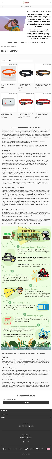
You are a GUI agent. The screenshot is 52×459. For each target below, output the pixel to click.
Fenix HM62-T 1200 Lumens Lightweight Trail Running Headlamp (41, 115)
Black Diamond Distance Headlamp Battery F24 (7, 114)
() (50, 2)
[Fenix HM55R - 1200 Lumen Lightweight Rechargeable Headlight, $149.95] (26, 73)
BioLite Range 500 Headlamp (8, 84)
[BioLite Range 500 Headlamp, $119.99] (8, 73)
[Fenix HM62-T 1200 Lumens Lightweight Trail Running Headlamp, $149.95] (43, 102)
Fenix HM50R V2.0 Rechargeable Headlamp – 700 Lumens (43, 85)
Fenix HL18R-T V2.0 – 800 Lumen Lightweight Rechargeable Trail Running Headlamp (25, 115)
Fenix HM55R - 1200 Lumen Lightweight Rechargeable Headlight (24, 86)
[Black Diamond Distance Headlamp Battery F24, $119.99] (8, 102)
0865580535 (26, 441)
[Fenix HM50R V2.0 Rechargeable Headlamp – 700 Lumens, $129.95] (43, 73)
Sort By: (3, 60)
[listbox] (19, 61)
